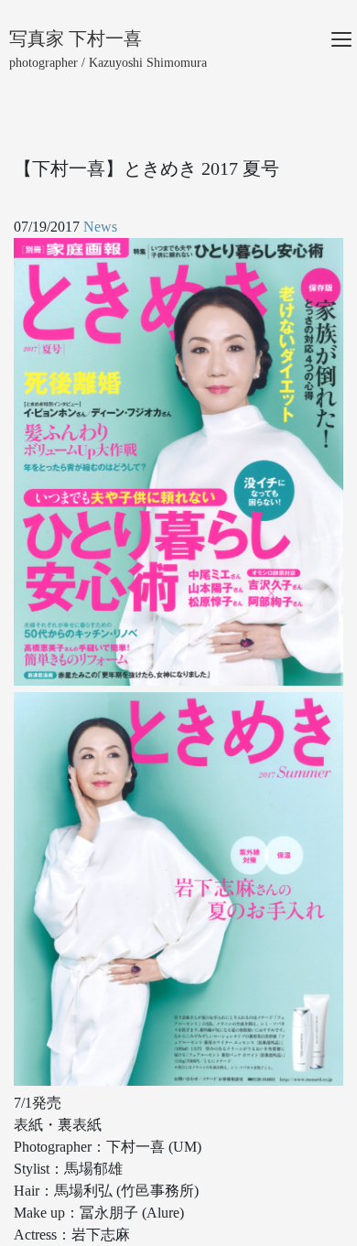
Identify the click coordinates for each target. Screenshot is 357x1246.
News (100, 226)
